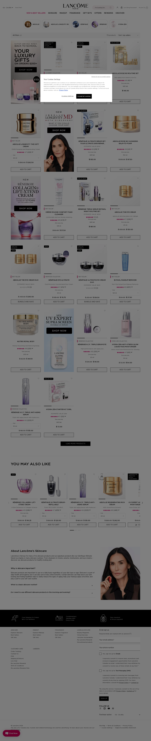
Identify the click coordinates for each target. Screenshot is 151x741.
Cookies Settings (68, 96)
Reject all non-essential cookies (101, 76)
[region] (76, 88)
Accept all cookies (84, 96)
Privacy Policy (63, 90)
